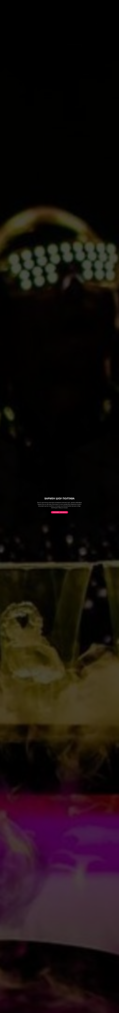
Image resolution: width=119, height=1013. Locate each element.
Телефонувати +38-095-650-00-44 (59, 512)
